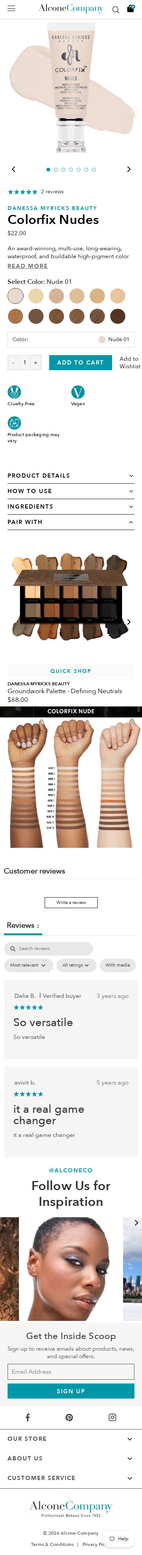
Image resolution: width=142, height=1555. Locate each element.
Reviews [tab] (23, 925)
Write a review (71, 902)
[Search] (116, 9)
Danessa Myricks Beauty (52, 208)
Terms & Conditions (52, 1544)
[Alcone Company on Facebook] (27, 1418)
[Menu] (11, 8)
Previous (13, 169)
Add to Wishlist (130, 362)
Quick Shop (71, 671)
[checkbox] (118, 965)
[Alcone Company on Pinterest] (69, 1418)
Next (128, 169)
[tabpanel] (71, 87)
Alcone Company (80, 1533)
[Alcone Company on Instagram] (113, 1418)
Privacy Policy (97, 1544)
